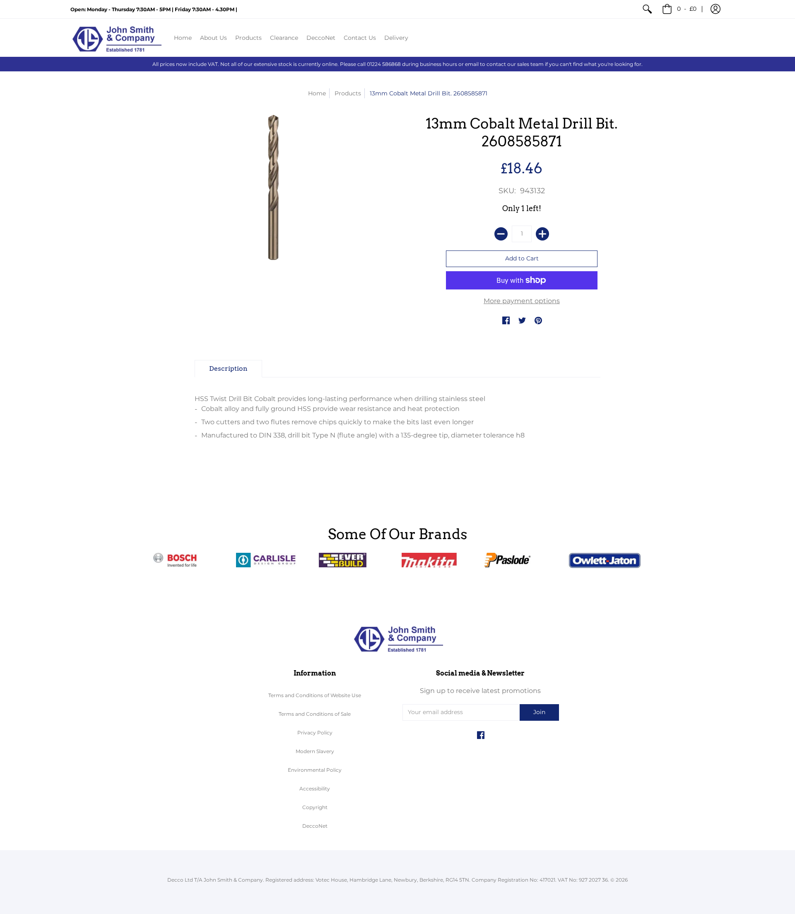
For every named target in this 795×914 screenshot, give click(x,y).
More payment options (522, 301)
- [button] (686, 8)
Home (317, 93)
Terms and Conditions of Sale (315, 714)
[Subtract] (501, 234)
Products (348, 93)
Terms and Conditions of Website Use (314, 695)
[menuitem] (647, 9)
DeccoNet (315, 826)
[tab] (228, 368)
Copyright (315, 807)
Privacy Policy (314, 732)
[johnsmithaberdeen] (115, 38)
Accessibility (314, 788)
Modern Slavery (315, 751)
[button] (715, 9)
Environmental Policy (315, 770)
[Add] (542, 234)
